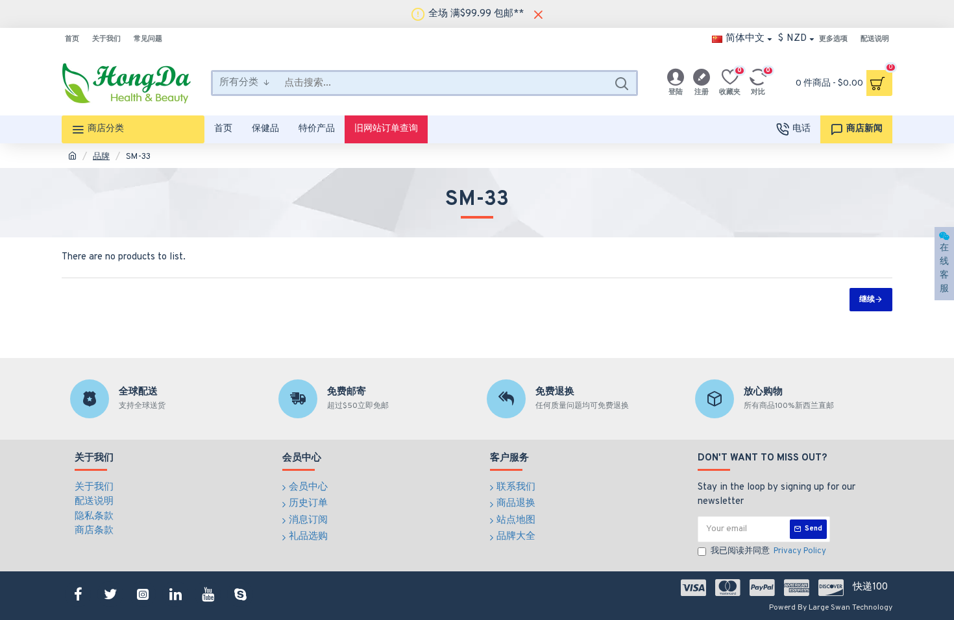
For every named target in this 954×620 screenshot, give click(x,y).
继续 (867, 299)
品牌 (101, 157)
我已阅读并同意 (768, 551)
